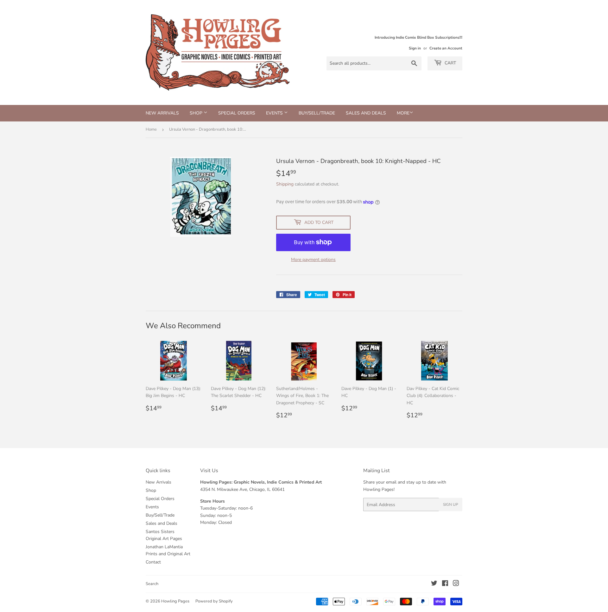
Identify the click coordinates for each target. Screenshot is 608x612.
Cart (449, 63)
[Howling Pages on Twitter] (434, 584)
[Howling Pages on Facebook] (445, 584)
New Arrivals (162, 113)
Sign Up (450, 504)
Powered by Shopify (214, 601)
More (403, 113)
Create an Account (445, 48)
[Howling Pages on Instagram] (456, 584)
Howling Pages (175, 601)
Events (275, 113)
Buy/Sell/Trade (317, 113)
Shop (197, 113)
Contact (153, 562)
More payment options (313, 260)
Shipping (285, 184)
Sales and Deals (366, 113)
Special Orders (236, 113)
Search (152, 584)
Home (151, 129)
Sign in (415, 48)
